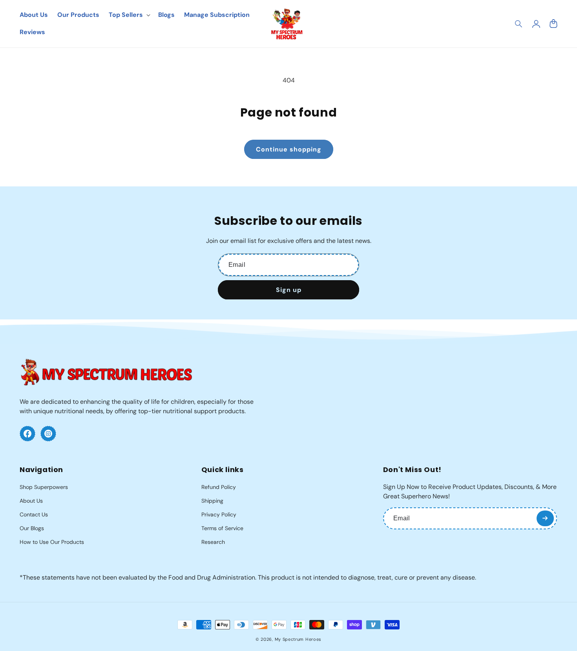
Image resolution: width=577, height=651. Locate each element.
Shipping (212, 500)
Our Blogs (32, 528)
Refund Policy (218, 487)
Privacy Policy (218, 514)
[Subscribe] (545, 518)
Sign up (288, 290)
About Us (31, 500)
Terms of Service (222, 528)
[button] (519, 24)
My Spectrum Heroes (298, 639)
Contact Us (34, 514)
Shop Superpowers (44, 487)
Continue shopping (288, 149)
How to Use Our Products (52, 541)
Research (213, 541)
